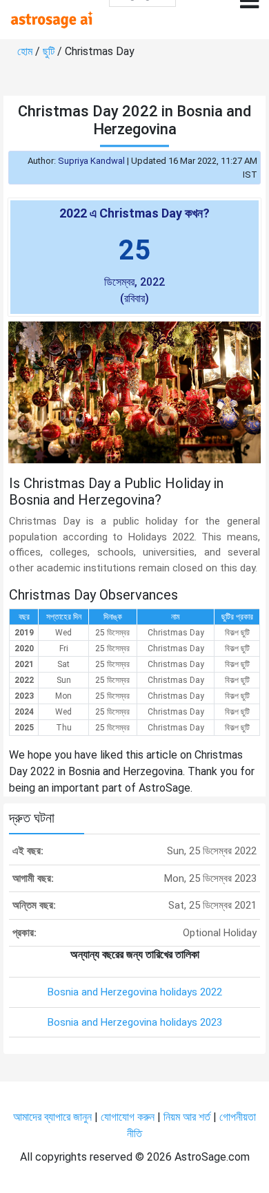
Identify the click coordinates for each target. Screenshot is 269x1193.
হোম (26, 51)
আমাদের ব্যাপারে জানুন (52, 1116)
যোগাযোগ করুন (128, 1116)
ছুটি (50, 51)
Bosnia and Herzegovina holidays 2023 (135, 1022)
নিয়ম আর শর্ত (186, 1116)
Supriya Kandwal (91, 161)
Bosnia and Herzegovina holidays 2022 (135, 992)
